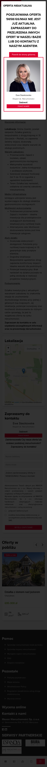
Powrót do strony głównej (23, 54)
